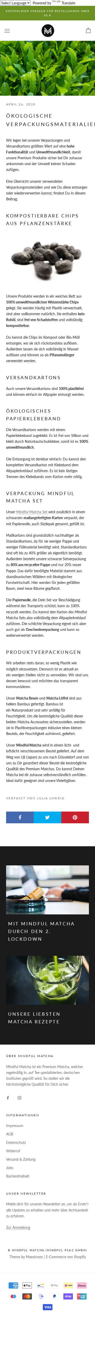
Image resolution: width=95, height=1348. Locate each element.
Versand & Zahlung (20, 1159)
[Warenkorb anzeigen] (88, 30)
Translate (68, 3)
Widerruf (13, 1151)
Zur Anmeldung (18, 1227)
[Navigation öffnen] (7, 30)
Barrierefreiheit (17, 1176)
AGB (9, 1134)
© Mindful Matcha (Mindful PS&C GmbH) (47, 1250)
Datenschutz (16, 1142)
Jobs (9, 1168)
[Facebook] (8, 1097)
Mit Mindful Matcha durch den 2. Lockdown (41, 931)
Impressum (14, 1125)
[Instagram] (19, 1097)
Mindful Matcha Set (32, 512)
